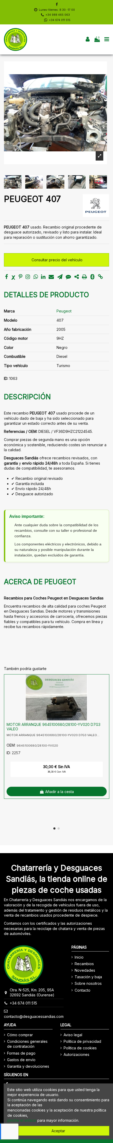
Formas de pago (21, 1053)
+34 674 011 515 (59, 20)
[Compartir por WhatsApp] (35, 277)
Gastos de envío (21, 1059)
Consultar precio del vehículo (57, 260)
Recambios (84, 963)
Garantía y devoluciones (28, 1066)
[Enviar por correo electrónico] (51, 277)
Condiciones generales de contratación (27, 1044)
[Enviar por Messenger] (68, 277)
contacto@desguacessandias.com (34, 1016)
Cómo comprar (20, 1035)
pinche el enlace (21, 1120)
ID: (6, 378)
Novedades (85, 970)
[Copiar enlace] (100, 277)
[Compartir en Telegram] (60, 277)
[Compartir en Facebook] (6, 277)
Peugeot (63, 311)
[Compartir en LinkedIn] (43, 277)
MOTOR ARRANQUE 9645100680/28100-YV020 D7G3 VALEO (53, 726)
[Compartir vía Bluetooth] (92, 277)
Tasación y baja (88, 977)
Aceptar (58, 1131)
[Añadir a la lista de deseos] (105, 682)
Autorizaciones (76, 1054)
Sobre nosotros (88, 983)
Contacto (82, 990)
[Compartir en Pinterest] (20, 277)
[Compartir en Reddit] (76, 277)
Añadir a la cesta (59, 791)
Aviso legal (73, 1035)
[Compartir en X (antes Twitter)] (13, 277)
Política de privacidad (82, 1041)
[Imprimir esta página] (84, 277)
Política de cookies (80, 1048)
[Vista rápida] (105, 691)
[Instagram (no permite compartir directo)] (27, 277)
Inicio (79, 957)
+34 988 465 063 (57, 15)
